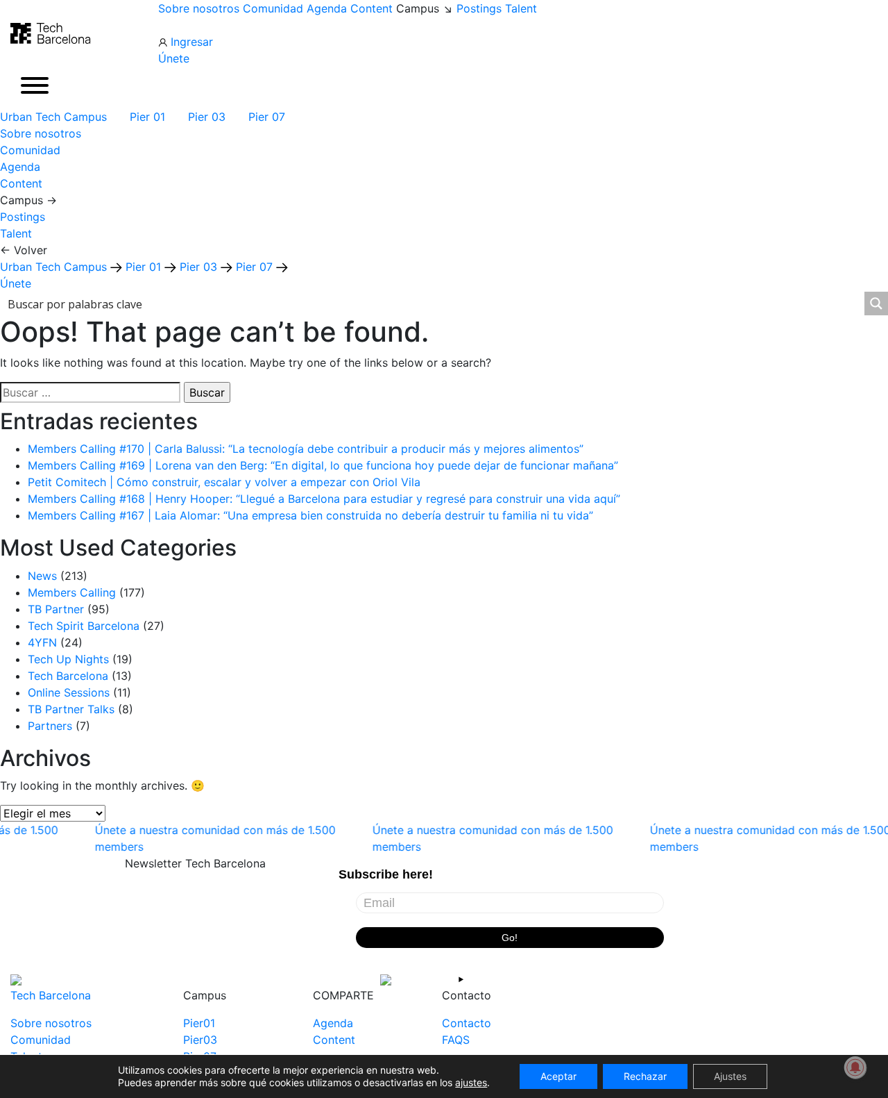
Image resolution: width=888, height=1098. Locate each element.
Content (371, 8)
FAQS (456, 1040)
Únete (173, 58)
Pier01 (199, 1023)
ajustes (471, 1082)
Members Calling (72, 592)
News (42, 576)
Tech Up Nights (68, 659)
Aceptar (558, 1076)
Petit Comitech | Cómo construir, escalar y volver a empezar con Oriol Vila (224, 482)
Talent (521, 8)
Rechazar (645, 1076)
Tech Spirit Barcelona (83, 626)
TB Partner (56, 609)
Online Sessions (69, 692)
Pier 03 (208, 117)
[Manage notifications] (855, 1067)
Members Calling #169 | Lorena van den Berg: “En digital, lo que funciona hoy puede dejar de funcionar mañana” (323, 465)
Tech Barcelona (68, 676)
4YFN (42, 642)
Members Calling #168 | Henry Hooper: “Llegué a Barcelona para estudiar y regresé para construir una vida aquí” (324, 499)
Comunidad (273, 8)
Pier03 (200, 1040)
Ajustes (730, 1076)
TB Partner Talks (71, 709)
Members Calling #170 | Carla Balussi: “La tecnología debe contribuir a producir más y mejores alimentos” (305, 449)
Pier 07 (268, 117)
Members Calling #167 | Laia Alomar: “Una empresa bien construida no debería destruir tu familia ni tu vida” (310, 515)
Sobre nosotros (198, 8)
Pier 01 (149, 117)
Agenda (327, 8)
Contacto (466, 1023)
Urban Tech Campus (55, 117)
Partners (50, 726)
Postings (479, 8)
